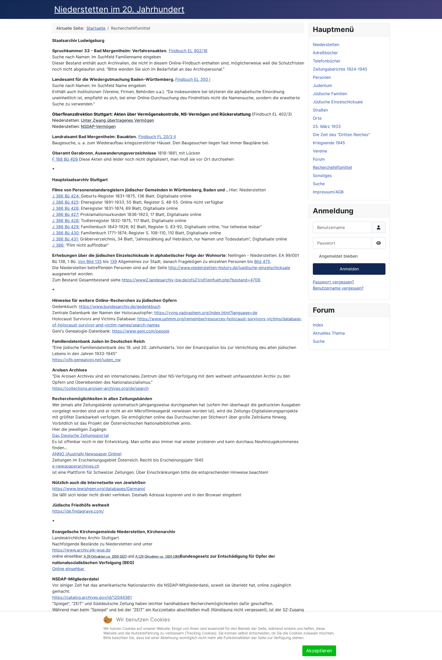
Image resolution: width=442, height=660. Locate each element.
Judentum (322, 85)
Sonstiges (322, 175)
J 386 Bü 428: (66, 220)
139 (113, 261)
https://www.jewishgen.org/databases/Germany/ (99, 488)
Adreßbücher (325, 52)
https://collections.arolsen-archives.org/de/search (100, 388)
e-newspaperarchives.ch (75, 466)
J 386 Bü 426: (66, 208)
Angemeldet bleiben (338, 256)
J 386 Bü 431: (65, 238)
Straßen (320, 110)
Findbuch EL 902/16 (188, 50)
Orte (317, 118)
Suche (319, 183)
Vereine (320, 150)
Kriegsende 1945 (329, 142)
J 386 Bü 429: (66, 226)
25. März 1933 (327, 126)
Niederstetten (326, 44)
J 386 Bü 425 (65, 202)
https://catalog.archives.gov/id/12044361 (92, 597)
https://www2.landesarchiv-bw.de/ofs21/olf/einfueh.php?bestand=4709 (191, 279)
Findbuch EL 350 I (192, 79)
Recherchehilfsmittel (332, 167)
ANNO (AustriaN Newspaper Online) (87, 453)
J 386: (58, 245)
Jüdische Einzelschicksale (338, 101)
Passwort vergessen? (333, 281)
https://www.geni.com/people (140, 331)
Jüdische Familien (330, 93)
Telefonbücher (326, 60)
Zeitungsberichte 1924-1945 (340, 69)
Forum (319, 159)
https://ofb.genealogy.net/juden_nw (86, 359)
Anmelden (349, 268)
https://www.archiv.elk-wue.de (81, 550)
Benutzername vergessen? (338, 288)
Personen (322, 77)
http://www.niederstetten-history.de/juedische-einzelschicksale (229, 267)
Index (318, 324)
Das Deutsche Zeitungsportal (80, 435)
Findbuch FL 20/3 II (157, 136)
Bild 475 (262, 261)
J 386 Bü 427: (65, 214)
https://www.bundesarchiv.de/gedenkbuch (119, 306)
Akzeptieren (319, 650)
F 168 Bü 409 (65, 159)
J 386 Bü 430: (66, 232)
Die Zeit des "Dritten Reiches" (341, 134)
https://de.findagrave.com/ (78, 511)
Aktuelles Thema (329, 333)
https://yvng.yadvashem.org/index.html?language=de (205, 312)
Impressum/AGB (328, 191)
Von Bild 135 (90, 261)
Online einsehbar (68, 568)
